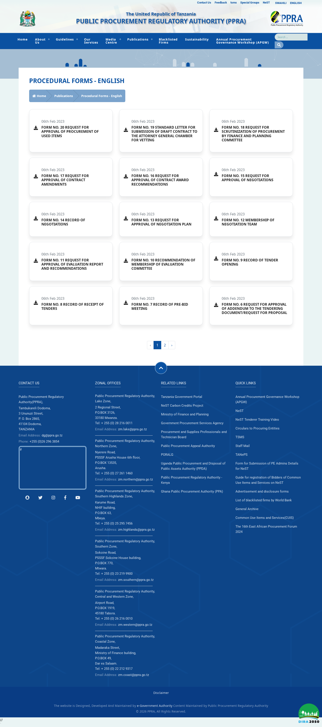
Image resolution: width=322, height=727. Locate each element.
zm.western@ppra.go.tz (135, 625)
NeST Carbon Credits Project (182, 406)
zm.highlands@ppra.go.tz (136, 530)
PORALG (167, 455)
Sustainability (197, 39)
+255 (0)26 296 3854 (44, 441)
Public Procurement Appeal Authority (188, 446)
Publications (138, 39)
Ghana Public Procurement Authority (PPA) (192, 491)
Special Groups (249, 2)
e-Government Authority (154, 706)
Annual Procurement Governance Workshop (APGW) (242, 40)
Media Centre (111, 40)
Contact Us (204, 2)
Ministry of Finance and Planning (185, 414)
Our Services (91, 40)
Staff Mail (242, 446)
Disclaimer (161, 693)
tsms (233, 2)
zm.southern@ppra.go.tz (136, 580)
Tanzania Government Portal (181, 397)
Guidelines (65, 39)
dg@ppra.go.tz (52, 435)
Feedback (221, 2)
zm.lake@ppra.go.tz (132, 429)
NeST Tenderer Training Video (257, 420)
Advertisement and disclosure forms (262, 491)
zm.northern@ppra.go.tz (135, 479)
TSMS (239, 437)
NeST (266, 2)
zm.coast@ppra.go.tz (133, 675)
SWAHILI (281, 3)
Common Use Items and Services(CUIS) (264, 518)
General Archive (246, 509)
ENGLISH (296, 3)
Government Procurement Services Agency (192, 423)
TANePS (241, 455)
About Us (40, 40)
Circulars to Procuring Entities (257, 428)
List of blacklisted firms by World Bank (263, 500)
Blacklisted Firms (168, 40)
